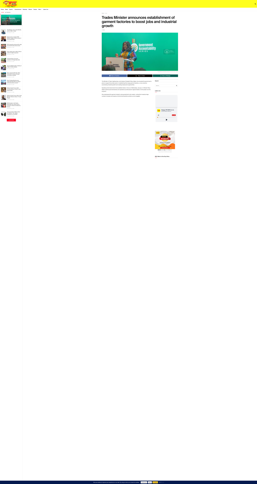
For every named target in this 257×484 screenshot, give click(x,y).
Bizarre (30, 9)
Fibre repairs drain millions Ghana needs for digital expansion (14, 52)
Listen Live (45, 9)
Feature (35, 9)
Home (2, 9)
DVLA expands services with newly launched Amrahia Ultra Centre (14, 45)
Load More (11, 120)
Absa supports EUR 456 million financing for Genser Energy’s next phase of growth (13, 74)
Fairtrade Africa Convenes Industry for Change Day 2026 (13, 59)
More (39, 9)
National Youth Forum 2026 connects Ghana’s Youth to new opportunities (13, 89)
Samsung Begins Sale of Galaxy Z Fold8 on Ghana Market (14, 66)
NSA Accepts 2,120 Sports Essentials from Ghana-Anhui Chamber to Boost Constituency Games (13, 104)
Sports (10, 9)
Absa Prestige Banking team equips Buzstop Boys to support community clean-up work (13, 81)
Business (25, 9)
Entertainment (18, 9)
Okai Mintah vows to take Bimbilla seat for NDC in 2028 (14, 30)
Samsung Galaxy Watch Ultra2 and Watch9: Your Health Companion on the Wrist (13, 113)
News (6, 9)
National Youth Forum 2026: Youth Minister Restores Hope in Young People (14, 97)
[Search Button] (255, 4)
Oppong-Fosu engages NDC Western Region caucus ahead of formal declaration (14, 38)
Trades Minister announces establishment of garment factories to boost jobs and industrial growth (11, 20)
